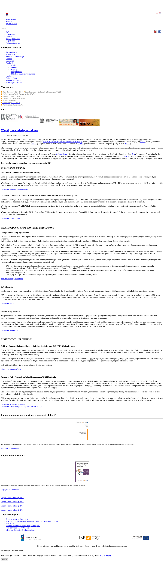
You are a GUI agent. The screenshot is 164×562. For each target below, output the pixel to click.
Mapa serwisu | (12, 19)
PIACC (34, 144)
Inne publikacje (16, 72)
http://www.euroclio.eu (9, 330)
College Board (61, 154)
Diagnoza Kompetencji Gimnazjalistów (21, 530)
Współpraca (10, 41)
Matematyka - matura (14, 82)
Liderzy (9, 36)
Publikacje (10, 63)
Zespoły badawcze (13, 39)
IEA (133, 154)
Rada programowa (13, 43)
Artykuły (14, 69)
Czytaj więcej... (106, 555)
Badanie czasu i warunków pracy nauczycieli (23, 526)
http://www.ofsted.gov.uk (10, 218)
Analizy (14, 65)
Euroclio (126, 156)
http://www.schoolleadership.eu (13, 404)
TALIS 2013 (10, 523)
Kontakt (9, 21)
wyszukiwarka (11, 24)
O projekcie (10, 34)
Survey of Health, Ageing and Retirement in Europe (62, 142)
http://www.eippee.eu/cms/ (11, 369)
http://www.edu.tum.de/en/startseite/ (14, 189)
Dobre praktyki (11, 78)
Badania (9, 59)
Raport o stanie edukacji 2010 (17, 519)
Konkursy (9, 76)
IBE (7, 32)
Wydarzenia (10, 54)
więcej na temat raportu (10, 489)
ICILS (142, 142)
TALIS (81, 144)
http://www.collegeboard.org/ (12, 279)
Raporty (14, 67)
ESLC (127, 144)
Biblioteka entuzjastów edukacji (23, 74)
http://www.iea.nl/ (8, 303)
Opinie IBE (10, 61)
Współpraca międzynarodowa (19, 130)
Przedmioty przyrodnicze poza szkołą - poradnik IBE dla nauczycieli (32, 521)
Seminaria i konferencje (15, 57)
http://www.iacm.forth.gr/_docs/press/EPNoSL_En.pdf (22, 406)
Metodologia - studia (13, 80)
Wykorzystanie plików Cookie (17, 528)
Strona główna (11, 52)
